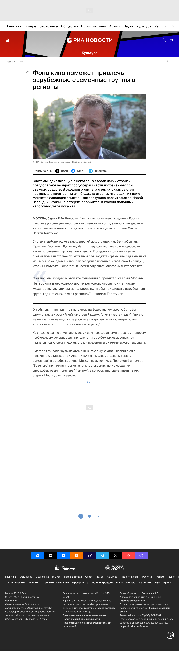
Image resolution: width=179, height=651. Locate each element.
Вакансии (11, 600)
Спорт (88, 576)
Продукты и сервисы (56, 582)
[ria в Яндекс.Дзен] (50, 555)
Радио (171, 576)
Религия (147, 576)
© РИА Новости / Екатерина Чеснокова (51, 162)
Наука (99, 576)
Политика (10, 576)
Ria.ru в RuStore (125, 582)
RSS (157, 582)
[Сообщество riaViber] (141, 555)
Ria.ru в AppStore (102, 582)
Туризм (159, 576)
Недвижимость (130, 576)
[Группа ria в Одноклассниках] (76, 555)
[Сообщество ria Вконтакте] (63, 555)
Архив (167, 582)
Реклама (33, 582)
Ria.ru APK (145, 582)
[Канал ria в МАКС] (37, 555)
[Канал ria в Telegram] (102, 555)
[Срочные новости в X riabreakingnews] (128, 555)
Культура (111, 576)
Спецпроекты (16, 582)
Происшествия (73, 576)
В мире (56, 576)
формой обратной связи (134, 626)
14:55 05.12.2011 (15, 61)
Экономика (42, 576)
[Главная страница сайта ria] (89, 40)
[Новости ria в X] (115, 555)
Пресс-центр (80, 582)
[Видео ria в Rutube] (89, 555)
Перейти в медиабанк (82, 162)
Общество (26, 576)
